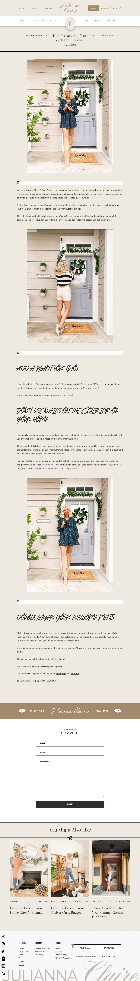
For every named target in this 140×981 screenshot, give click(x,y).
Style (21, 954)
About (22, 8)
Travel (21, 961)
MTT (115, 956)
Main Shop (39, 954)
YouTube (75, 673)
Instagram (61, 673)
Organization (24, 951)
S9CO (110, 956)
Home (21, 948)
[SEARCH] (120, 8)
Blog (22, 943)
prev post (37, 711)
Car (20, 958)
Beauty (22, 965)
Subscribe (48, 8)
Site (58, 943)
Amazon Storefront (42, 948)
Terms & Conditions (64, 958)
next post (103, 711)
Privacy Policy (61, 954)
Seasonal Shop (41, 951)
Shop (38, 943)
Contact (34, 8)
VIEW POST (29, 868)
